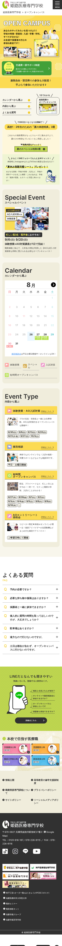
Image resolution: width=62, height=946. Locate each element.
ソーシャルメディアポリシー (46, 801)
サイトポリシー (13, 800)
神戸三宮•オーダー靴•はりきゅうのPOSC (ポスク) (27, 893)
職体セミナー (11, 903)
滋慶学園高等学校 (13, 920)
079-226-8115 (32, 840)
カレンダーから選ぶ (12, 100)
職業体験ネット (12, 909)
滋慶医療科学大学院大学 (16, 898)
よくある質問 (9, 112)
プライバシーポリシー (45, 790)
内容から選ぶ (9, 106)
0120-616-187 (16, 840)
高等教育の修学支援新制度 (46, 781)
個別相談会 (16, 354)
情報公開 (9, 780)
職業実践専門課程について (17, 791)
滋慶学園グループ (13, 914)
